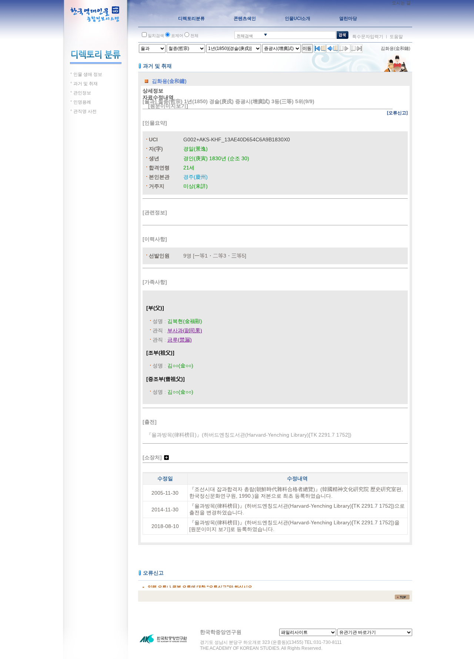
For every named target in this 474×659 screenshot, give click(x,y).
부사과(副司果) (184, 330)
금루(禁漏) (179, 340)
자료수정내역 (158, 97)
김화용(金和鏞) (395, 48)
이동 (307, 48)
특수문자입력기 (367, 36)
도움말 (396, 36)
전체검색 (245, 36)
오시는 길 (401, 3)
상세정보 (153, 91)
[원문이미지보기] (168, 106)
